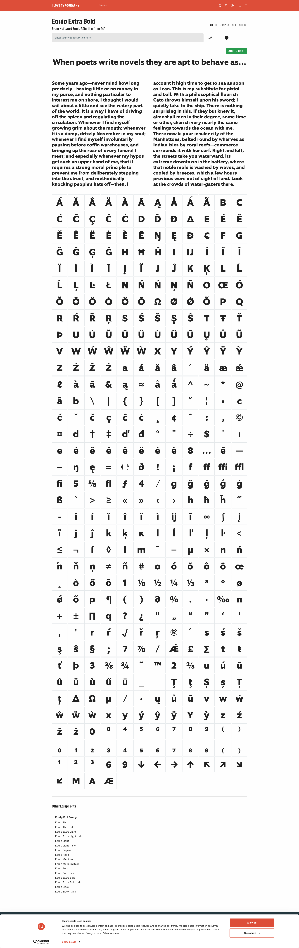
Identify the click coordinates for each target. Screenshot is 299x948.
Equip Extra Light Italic (69, 836)
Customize (250, 932)
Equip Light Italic (65, 845)
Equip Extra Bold (65, 877)
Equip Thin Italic (65, 827)
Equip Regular (63, 850)
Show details (69, 942)
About (213, 25)
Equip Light (62, 841)
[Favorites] (226, 5)
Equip (76, 29)
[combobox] (144, 5)
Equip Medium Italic (67, 864)
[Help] (232, 5)
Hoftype (65, 29)
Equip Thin (61, 822)
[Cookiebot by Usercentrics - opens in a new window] (41, 942)
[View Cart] (239, 5)
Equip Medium (64, 859)
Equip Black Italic (65, 891)
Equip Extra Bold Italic (68, 882)
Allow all (252, 922)
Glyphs (225, 25)
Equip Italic (62, 854)
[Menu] (246, 5)
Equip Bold (61, 868)
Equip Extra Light (65, 831)
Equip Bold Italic (65, 873)
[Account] (219, 5)
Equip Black (62, 887)
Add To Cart (236, 51)
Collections (239, 25)
